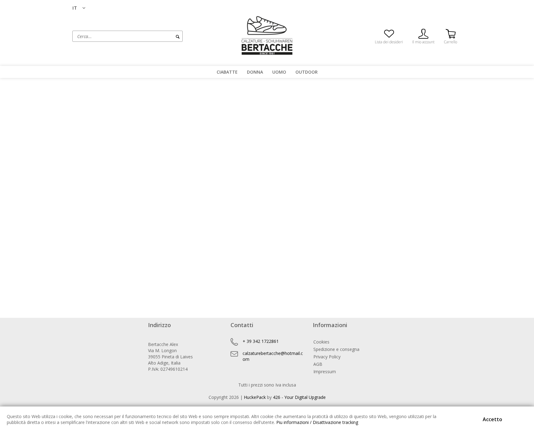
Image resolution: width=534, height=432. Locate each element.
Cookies (321, 342)
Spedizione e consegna (336, 349)
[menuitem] (151, 36)
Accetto (492, 419)
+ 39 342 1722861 (261, 341)
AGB (317, 364)
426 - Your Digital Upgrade (299, 397)
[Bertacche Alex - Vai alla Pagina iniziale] (267, 35)
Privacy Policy (327, 357)
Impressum (324, 371)
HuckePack (255, 397)
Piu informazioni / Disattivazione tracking (317, 422)
